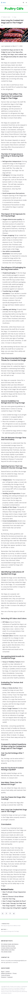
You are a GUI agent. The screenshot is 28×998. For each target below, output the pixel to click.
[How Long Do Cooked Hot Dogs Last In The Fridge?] (14, 35)
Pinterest (3, 977)
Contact (8, 971)
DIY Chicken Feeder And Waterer (9, 944)
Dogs (15, 17)
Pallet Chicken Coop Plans (8, 949)
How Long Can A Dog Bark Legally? (14, 908)
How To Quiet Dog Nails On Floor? (14, 901)
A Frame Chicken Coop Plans (8, 948)
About (2, 971)
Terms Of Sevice (5, 975)
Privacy (15, 973)
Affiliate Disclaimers (6, 973)
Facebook (9, 977)
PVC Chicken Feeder (6, 951)
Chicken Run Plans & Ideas (8, 946)
